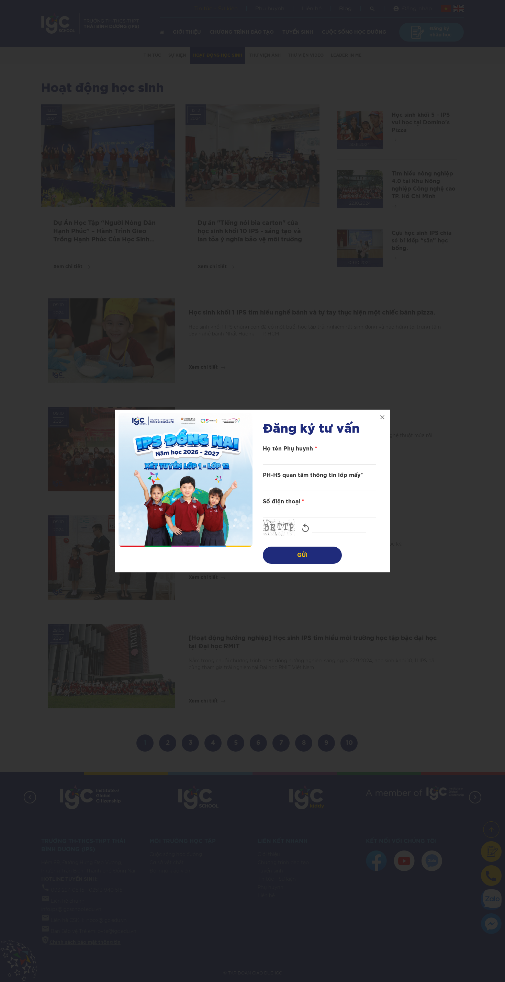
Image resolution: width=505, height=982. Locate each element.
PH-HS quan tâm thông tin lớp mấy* (313, 475)
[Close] (382, 417)
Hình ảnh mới (305, 527)
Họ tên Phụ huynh (290, 449)
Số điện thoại (283, 501)
